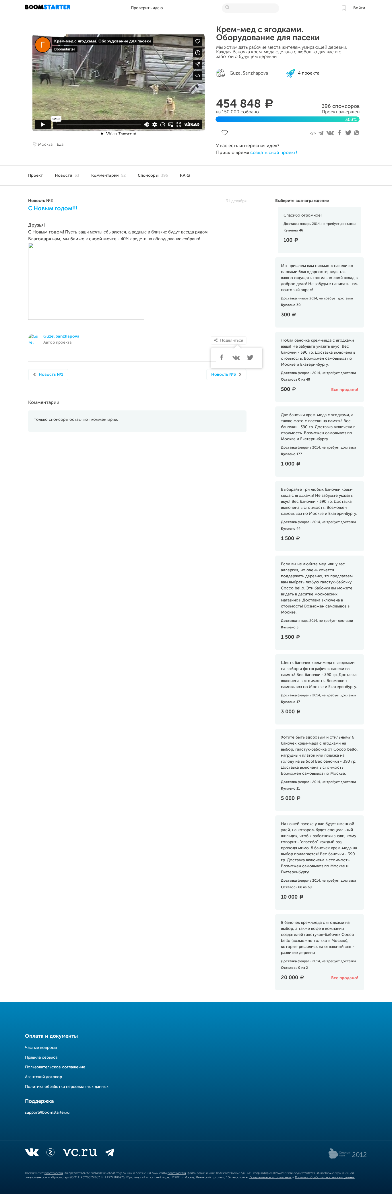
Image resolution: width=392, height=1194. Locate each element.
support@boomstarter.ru (47, 1113)
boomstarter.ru (53, 1173)
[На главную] (48, 8)
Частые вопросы (41, 1048)
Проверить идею (147, 8)
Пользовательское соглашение (55, 1067)
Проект (35, 176)
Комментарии (108, 176)
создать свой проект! (273, 153)
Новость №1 (51, 375)
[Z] (50, 1154)
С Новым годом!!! (52, 209)
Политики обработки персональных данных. (325, 1177)
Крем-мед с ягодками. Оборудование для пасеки (268, 34)
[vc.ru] (80, 1154)
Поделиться (231, 340)
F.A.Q (185, 176)
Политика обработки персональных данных (66, 1087)
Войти (359, 8)
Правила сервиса (41, 1057)
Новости (67, 176)
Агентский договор (43, 1077)
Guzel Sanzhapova (61, 336)
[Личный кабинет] (343, 8)
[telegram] (110, 1154)
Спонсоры (153, 176)
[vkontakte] (31, 1154)
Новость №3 (223, 375)
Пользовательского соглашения (270, 1177)
